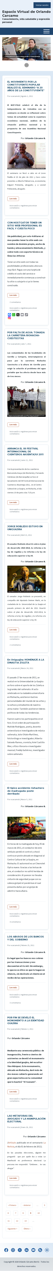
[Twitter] (20, 1250)
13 (26, 1221)
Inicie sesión (14, 205)
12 (18, 1221)
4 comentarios (15, 922)
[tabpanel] (26, 50)
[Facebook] (6, 1250)
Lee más (14, 198)
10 (39, 1213)
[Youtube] (33, 1250)
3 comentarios (15, 1003)
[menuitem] (42, 5)
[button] (26, 65)
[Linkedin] (26, 1250)
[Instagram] (27, 317)
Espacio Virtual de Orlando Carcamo (26, 14)
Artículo (12, 1142)
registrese (24, 205)
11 (9, 1221)
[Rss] (40, 1250)
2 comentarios (15, 302)
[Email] (47, 1250)
